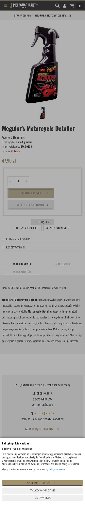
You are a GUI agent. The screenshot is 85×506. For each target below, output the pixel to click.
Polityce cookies (57, 469)
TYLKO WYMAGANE (42, 490)
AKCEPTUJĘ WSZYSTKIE (42, 483)
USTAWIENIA (43, 497)
